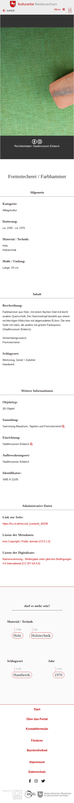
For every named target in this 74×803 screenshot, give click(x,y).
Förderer (37, 740)
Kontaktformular (37, 728)
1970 (58, 675)
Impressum (37, 762)
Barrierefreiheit (37, 750)
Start (37, 709)
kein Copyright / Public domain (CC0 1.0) (26, 541)
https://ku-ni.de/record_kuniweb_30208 (25, 523)
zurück (11, 10)
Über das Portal (37, 719)
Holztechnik (41, 635)
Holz (17, 635)
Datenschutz (37, 771)
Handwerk (21, 675)
